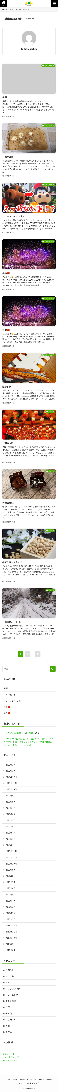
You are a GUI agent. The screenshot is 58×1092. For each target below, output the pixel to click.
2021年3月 (11, 832)
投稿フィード (8, 1053)
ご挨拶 (8, 1079)
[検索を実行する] (53, 669)
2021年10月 (11, 789)
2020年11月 (11, 857)
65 (38, 654)
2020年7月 (11, 882)
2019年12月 (11, 925)
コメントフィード (10, 1057)
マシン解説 (11, 1000)
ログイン (6, 1050)
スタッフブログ (13, 988)
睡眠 (8, 1025)
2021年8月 (11, 801)
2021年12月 (11, 776)
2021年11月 (11, 783)
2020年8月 (11, 875)
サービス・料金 (18, 1079)
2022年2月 (11, 764)
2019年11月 (11, 931)
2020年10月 (11, 863)
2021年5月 (11, 820)
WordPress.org (9, 1060)
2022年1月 (11, 770)
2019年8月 (11, 950)
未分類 (9, 1013)
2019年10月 (11, 937)
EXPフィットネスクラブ (29, 1083)
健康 (8, 1007)
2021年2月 (11, 838)
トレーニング (12, 994)
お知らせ (10, 970)
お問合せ (48, 1079)
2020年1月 (11, 919)
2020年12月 (11, 851)
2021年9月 (11, 795)
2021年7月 (11, 807)
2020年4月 (11, 900)
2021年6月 (11, 814)
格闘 (5, 688)
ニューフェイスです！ (13, 700)
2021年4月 (11, 826)
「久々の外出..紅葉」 (13, 732)
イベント (10, 976)
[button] (3, 3)
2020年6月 (11, 888)
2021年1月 (11, 844)
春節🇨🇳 (6, 706)
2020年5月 (11, 894)
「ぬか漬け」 (9, 694)
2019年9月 (11, 943)
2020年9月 (11, 869)
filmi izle (30, 732)
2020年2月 (11, 913)
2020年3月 (11, 906)
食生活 (9, 1031)
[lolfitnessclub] (29, 3)
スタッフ (10, 982)
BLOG (41, 1079)
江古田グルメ (12, 1019)
